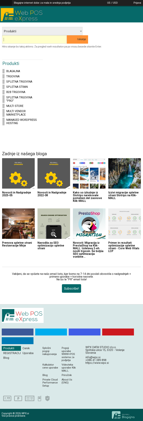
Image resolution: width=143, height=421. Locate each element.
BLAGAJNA (13, 71)
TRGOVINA (13, 76)
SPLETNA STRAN (17, 86)
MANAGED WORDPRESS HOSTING (21, 121)
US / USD (112, 2)
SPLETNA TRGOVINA (19, 81)
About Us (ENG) (67, 381)
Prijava (137, 2)
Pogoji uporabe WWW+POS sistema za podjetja (68, 354)
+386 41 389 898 (95, 360)
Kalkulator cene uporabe (50, 366)
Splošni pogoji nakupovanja (49, 351)
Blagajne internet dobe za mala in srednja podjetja (42, 2)
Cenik (26, 348)
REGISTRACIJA (12, 353)
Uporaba (27, 353)
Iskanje (81, 39)
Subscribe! (71, 288)
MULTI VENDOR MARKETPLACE (16, 113)
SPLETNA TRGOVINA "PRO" (19, 99)
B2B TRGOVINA (15, 92)
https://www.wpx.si (97, 363)
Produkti (8, 348)
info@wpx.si (92, 357)
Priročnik (67, 375)
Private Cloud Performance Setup (50, 382)
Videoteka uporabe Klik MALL (69, 367)
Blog (6, 357)
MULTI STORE (14, 106)
